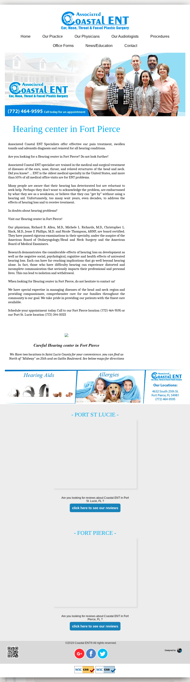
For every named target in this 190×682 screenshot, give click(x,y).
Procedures (159, 36)
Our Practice (52, 36)
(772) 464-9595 (111, 310)
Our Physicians (87, 36)
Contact (130, 46)
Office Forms (63, 46)
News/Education (99, 46)
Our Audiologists (125, 36)
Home (26, 36)
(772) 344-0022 (55, 314)
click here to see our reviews (95, 508)
